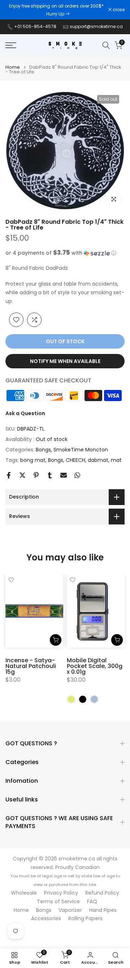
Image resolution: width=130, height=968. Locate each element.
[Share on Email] (63, 475)
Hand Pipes (103, 910)
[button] (65, 253)
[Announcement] (57, 10)
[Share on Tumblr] (50, 475)
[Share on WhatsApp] (77, 475)
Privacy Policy (61, 893)
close (118, 10)
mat (116, 460)
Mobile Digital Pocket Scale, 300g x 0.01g (94, 666)
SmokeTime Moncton (80, 449)
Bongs (43, 449)
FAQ (92, 901)
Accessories (46, 918)
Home (12, 67)
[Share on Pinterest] (36, 475)
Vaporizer (70, 910)
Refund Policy (102, 893)
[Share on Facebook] (8, 475)
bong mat (33, 460)
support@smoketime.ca (96, 26)
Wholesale (24, 893)
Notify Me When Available (65, 361)
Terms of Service (58, 901)
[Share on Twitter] (22, 475)
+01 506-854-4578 (35, 26)
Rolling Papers (85, 918)
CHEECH (75, 460)
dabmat (98, 460)
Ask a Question (25, 413)
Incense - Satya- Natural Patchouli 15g (30, 666)
